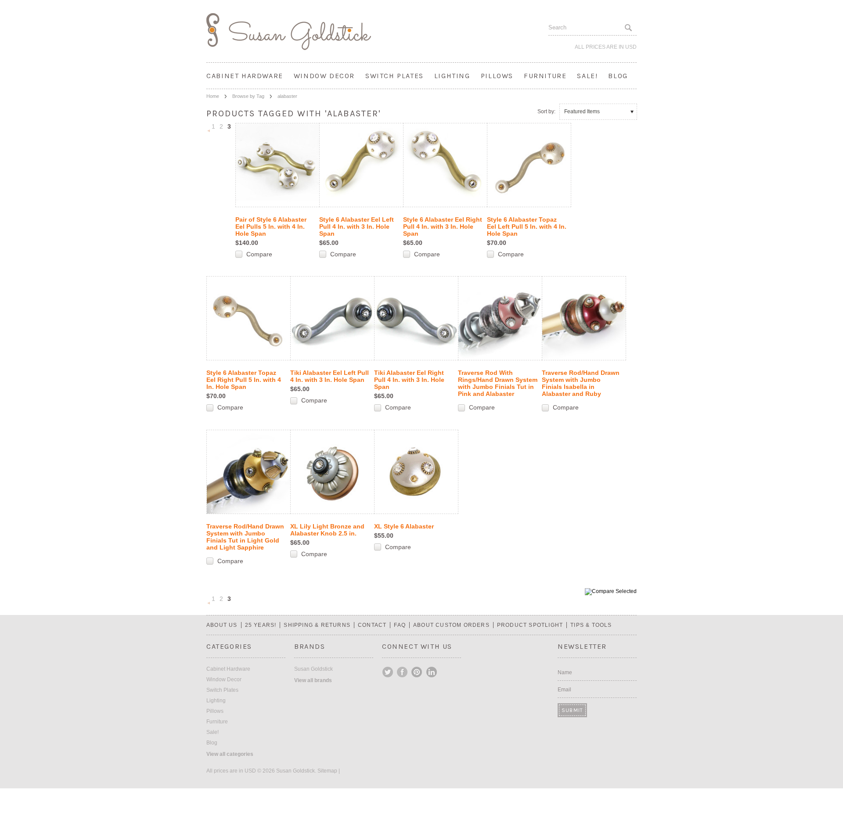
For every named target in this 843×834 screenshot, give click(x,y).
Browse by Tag (248, 96)
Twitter (388, 672)
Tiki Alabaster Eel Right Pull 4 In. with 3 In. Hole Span (409, 379)
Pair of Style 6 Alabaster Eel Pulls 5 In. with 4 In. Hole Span (270, 226)
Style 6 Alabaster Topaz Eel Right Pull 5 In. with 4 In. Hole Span (243, 379)
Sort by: (546, 111)
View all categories (229, 754)
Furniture (545, 76)
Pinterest (417, 672)
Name (565, 672)
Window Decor (324, 76)
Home (212, 96)
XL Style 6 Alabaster (404, 526)
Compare (259, 254)
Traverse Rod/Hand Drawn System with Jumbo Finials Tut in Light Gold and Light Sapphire (245, 537)
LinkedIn (431, 672)
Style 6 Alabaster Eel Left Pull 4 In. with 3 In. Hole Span (356, 226)
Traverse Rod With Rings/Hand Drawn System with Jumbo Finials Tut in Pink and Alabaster (497, 383)
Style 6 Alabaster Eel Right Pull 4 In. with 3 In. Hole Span (442, 226)
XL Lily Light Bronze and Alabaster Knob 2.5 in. (327, 530)
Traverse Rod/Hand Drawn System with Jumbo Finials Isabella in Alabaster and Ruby (581, 383)
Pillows (497, 76)
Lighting (452, 76)
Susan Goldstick (313, 669)
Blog (617, 76)
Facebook (402, 672)
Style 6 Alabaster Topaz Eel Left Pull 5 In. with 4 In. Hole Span (526, 226)
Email (564, 690)
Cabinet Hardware (244, 76)
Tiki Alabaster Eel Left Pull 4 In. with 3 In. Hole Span (329, 376)
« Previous (209, 131)
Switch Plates (394, 76)
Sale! (587, 76)
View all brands (313, 680)
